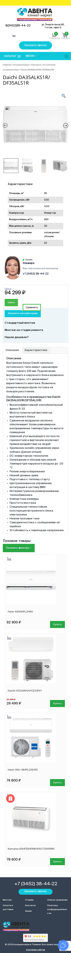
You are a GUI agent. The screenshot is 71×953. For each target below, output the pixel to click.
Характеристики (35, 350)
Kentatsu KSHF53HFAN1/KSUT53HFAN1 (31, 849)
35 (45, 193)
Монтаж (7, 900)
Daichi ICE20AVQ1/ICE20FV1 (25, 691)
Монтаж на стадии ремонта (24, 330)
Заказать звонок (35, 45)
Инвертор (50, 213)
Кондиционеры (21, 65)
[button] (12, 56)
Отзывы (29, 900)
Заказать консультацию (23, 313)
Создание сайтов (35, 950)
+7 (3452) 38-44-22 (36, 274)
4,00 (46, 206)
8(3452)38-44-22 (18, 25)
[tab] (12, 350)
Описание (12, 350)
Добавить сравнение (32, 307)
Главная (7, 65)
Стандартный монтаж (20, 323)
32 (45, 243)
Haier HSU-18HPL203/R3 (23, 770)
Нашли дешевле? (16, 337)
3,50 (46, 200)
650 (46, 219)
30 (45, 226)
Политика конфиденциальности (57, 909)
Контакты (30, 905)
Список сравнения (57, 900)
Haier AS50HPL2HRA (20, 612)
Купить (11, 303)
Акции (28, 911)
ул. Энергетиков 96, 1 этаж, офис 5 (53, 26)
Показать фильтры (18, 548)
